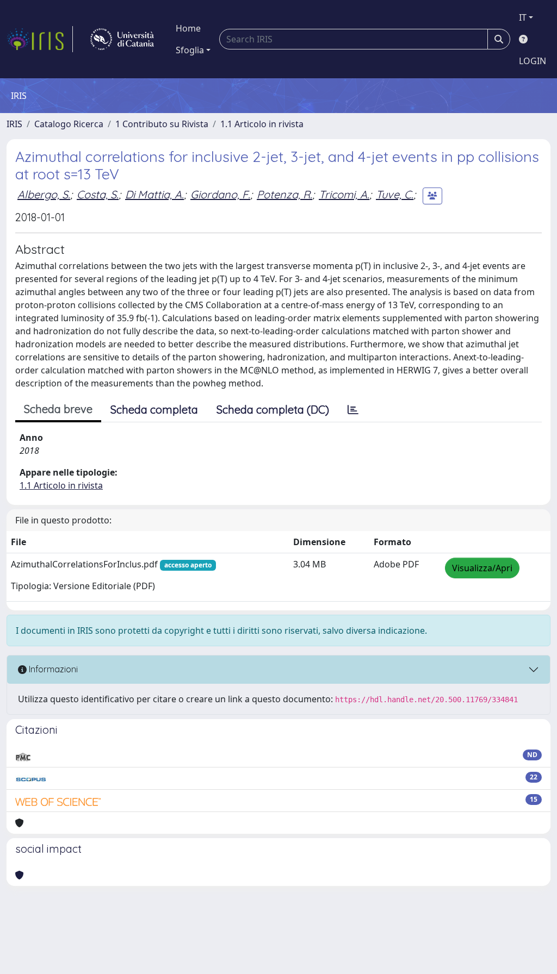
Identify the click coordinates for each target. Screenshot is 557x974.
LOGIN (532, 61)
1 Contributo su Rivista (161, 124)
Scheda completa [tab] (154, 409)
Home (188, 28)
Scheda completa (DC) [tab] (272, 409)
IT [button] (523, 17)
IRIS (14, 124)
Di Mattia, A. (154, 194)
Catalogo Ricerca (68, 124)
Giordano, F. (220, 194)
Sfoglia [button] (190, 50)
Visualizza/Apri (482, 568)
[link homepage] (40, 39)
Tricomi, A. (344, 194)
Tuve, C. (394, 194)
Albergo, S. (43, 194)
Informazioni (52, 669)
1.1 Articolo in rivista (262, 124)
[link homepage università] (122, 39)
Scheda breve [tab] (58, 409)
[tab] (353, 409)
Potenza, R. (284, 194)
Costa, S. (98, 194)
